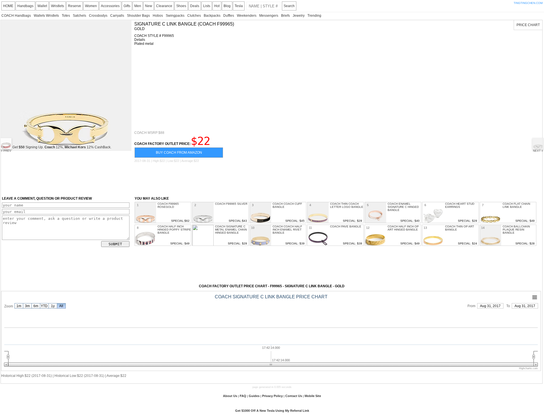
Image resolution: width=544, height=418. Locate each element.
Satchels (79, 16)
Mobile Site (313, 396)
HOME (8, 6)
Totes (66, 16)
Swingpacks (175, 16)
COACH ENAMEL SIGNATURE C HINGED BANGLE (403, 207)
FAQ (243, 396)
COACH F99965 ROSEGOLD (168, 205)
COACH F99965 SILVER (231, 203)
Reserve (74, 6)
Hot (217, 6)
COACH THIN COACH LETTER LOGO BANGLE (346, 205)
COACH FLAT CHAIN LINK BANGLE (516, 205)
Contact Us (293, 396)
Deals (194, 6)
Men (137, 6)
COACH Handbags (16, 16)
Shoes (181, 6)
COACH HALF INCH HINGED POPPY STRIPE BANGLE (174, 229)
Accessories (110, 6)
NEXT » (538, 150)
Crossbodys (98, 16)
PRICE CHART (528, 25)
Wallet (42, 6)
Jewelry (299, 16)
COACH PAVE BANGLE (345, 226)
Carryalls (117, 16)
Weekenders (246, 16)
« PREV (6, 150)
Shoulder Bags (138, 16)
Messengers (268, 16)
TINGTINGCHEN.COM (528, 3)
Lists (206, 6)
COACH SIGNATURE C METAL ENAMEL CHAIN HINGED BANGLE (231, 229)
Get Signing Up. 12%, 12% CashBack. (61, 147)
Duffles (228, 16)
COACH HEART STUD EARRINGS (459, 205)
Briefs (285, 16)
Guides (254, 396)
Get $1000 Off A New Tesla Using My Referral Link (272, 410)
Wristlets (57, 6)
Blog (227, 6)
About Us (230, 396)
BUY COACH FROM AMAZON (179, 153)
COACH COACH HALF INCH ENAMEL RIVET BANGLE (287, 229)
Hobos (158, 16)
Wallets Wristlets (46, 16)
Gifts (127, 6)
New (148, 6)
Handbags (25, 6)
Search (289, 6)
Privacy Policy (272, 396)
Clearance (164, 6)
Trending (314, 16)
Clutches (194, 16)
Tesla (239, 6)
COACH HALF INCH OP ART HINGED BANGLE (403, 228)
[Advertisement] (304, 88)
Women (91, 6)
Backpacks (212, 16)
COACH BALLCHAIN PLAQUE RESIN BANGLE (516, 229)
